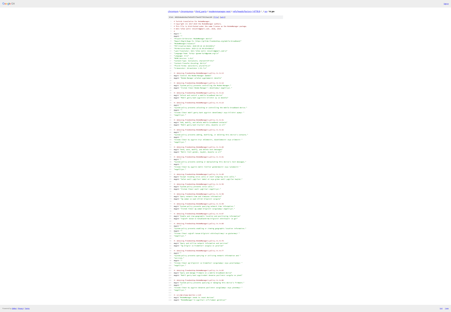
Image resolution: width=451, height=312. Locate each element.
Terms (27, 308)
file (216, 17)
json (447, 308)
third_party (201, 11)
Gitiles (14, 308)
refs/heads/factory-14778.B (246, 11)
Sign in (446, 4)
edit (223, 17)
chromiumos (186, 11)
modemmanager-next (220, 11)
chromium (173, 11)
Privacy (20, 308)
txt (441, 308)
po (265, 11)
